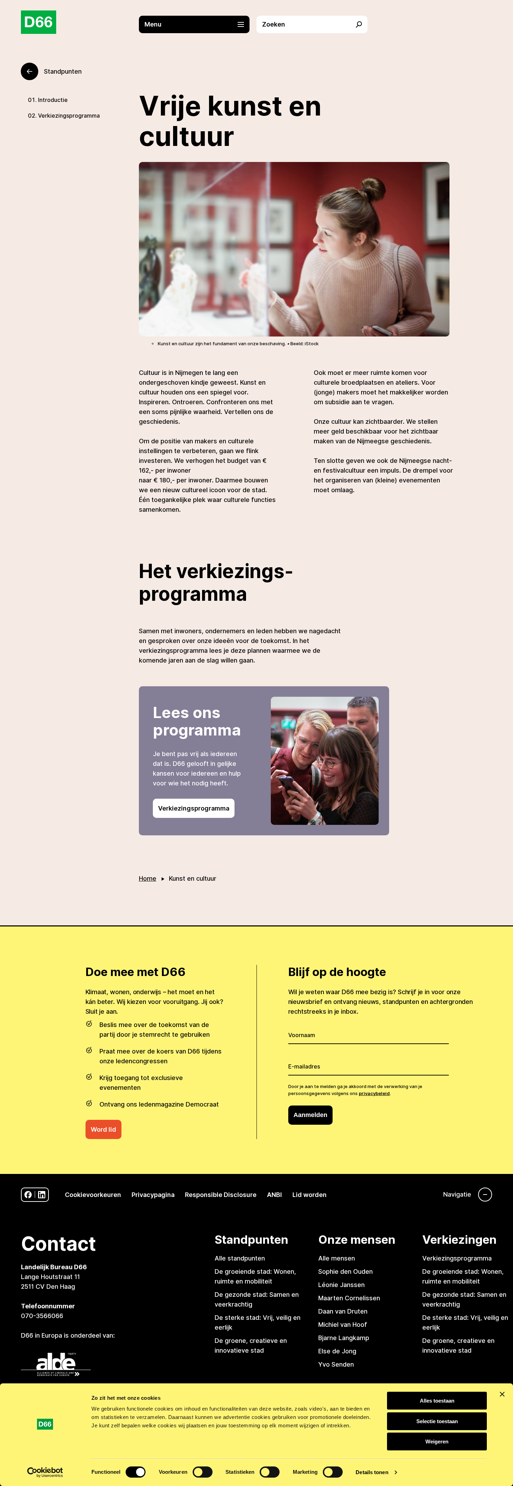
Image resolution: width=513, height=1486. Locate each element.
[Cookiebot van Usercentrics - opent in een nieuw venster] (45, 1472)
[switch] (203, 1472)
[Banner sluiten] (502, 1394)
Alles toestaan (437, 1401)
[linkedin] (41, 1194)
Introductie (53, 99)
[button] (198, 24)
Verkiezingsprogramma (69, 115)
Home (147, 878)
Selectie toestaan (437, 1421)
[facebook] (28, 1194)
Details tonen (372, 1472)
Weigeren (436, 1441)
